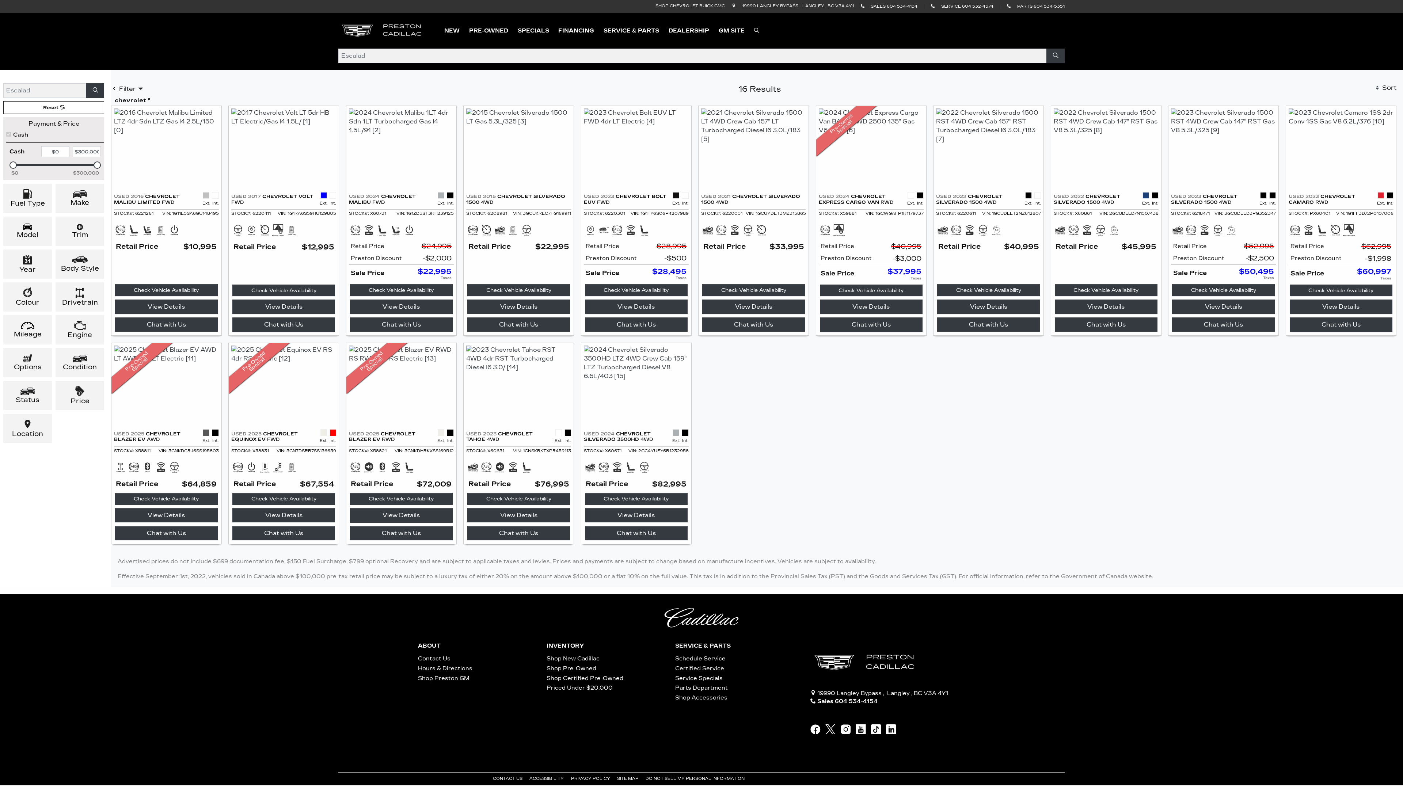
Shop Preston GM (443, 678)
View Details (166, 306)
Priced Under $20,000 (580, 688)
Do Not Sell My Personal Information (696, 778)
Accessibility (547, 778)
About (429, 646)
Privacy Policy (591, 778)
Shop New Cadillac (573, 658)
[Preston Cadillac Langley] (382, 30)
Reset (51, 107)
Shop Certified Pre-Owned (585, 678)
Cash (20, 135)
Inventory (565, 646)
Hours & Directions (445, 668)
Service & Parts (703, 646)
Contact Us (434, 658)
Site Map (628, 778)
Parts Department (701, 688)
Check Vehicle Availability (166, 290)
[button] (452, 31)
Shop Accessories (701, 697)
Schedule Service (700, 658)
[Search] (1055, 56)
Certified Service (699, 668)
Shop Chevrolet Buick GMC (690, 6)
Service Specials (699, 678)
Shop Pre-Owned (571, 668)
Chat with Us (166, 324)
